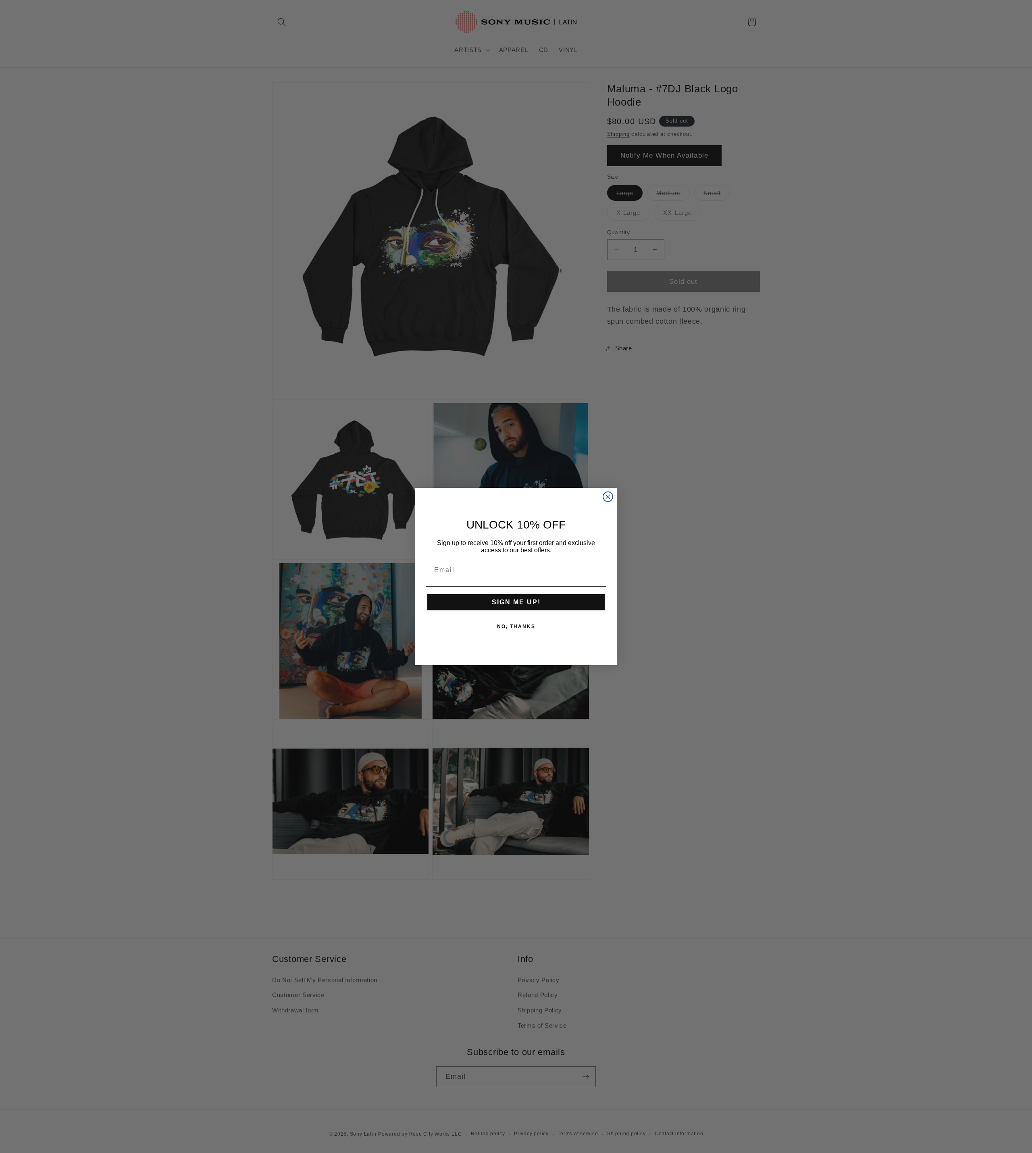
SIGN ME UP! (516, 602)
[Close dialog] (608, 497)
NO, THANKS (516, 626)
